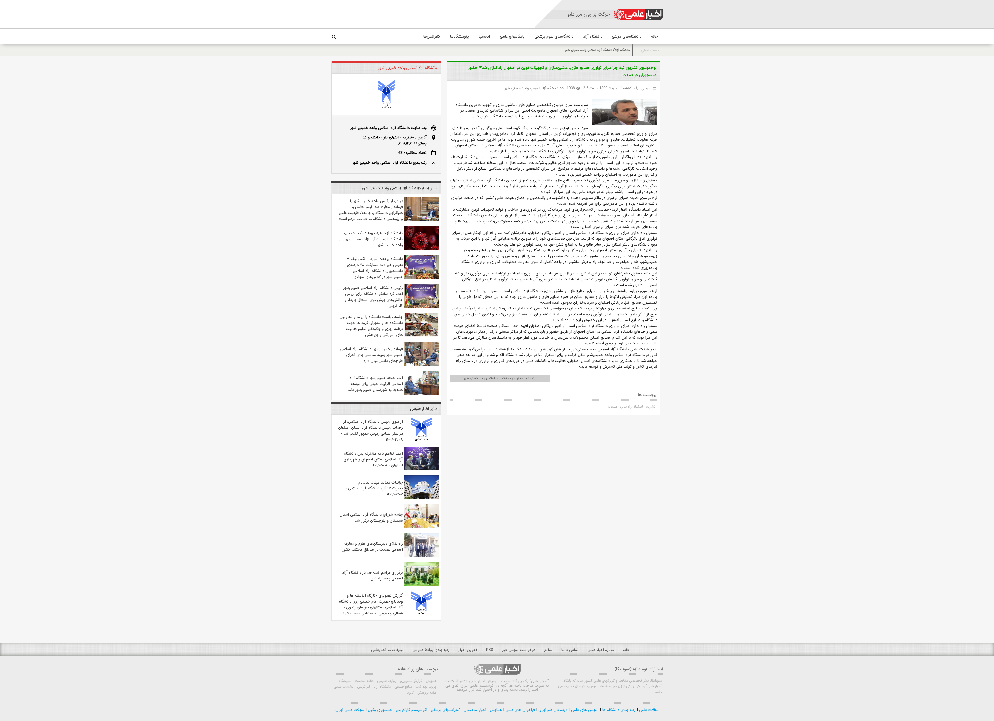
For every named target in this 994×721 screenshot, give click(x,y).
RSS (489, 650)
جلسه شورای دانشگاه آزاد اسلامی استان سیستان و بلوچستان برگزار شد (371, 517)
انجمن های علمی (584, 710)
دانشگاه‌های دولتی (626, 36)
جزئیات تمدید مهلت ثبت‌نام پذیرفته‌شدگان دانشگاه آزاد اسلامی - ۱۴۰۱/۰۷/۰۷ (374, 488)
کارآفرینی (363, 686)
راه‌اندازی (625, 407)
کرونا (410, 692)
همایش (431, 681)
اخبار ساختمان (474, 710)
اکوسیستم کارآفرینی (410, 710)
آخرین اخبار (467, 650)
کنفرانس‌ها (431, 36)
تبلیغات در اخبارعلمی (387, 650)
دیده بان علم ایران (552, 710)
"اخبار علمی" (539, 681)
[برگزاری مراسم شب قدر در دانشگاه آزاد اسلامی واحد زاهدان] (421, 585)
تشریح (650, 407)
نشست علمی (344, 686)
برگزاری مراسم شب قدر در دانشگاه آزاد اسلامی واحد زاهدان (372, 575)
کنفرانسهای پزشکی (444, 710)
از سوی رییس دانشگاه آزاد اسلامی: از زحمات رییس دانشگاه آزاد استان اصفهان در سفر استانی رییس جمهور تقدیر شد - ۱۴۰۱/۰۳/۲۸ (370, 431)
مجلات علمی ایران (349, 710)
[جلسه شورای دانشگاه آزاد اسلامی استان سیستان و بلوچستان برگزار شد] (421, 527)
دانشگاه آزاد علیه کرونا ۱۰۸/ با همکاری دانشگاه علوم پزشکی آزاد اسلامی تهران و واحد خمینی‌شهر (371, 239)
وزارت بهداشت (425, 686)
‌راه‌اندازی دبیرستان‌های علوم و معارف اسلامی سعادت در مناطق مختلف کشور (372, 546)
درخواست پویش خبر (518, 650)
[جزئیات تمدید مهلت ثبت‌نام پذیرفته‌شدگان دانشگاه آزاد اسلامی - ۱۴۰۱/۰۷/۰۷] (421, 498)
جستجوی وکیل (379, 710)
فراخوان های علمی (519, 710)
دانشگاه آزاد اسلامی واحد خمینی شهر (588, 50)
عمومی (646, 88)
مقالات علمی (648, 710)
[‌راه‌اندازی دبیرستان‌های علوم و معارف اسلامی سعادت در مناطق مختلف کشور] (421, 556)
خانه (654, 36)
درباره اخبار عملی (601, 650)
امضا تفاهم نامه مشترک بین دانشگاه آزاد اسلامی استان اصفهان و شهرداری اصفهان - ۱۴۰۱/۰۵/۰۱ (373, 459)
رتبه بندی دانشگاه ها (618, 710)
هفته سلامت (364, 681)
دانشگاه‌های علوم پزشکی (554, 36)
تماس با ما (570, 650)
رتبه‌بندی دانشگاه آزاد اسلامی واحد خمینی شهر (390, 163)
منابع (548, 650)
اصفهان (638, 407)
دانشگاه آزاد (592, 36)
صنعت (612, 407)
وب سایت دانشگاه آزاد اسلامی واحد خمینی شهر (388, 128)
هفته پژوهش (426, 692)
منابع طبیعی (402, 686)
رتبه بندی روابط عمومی (431, 650)
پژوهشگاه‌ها (459, 36)
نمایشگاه (345, 681)
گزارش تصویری (410, 681)
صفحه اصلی (650, 50)
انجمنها (484, 36)
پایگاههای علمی (512, 36)
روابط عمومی (386, 681)
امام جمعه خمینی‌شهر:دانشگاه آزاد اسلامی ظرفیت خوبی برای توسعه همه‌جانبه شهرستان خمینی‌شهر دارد (375, 384)
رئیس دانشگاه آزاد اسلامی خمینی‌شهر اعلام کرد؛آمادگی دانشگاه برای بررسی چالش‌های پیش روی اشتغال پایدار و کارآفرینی (373, 297)
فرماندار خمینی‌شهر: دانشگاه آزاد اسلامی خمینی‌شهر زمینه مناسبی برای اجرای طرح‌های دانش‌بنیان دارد (371, 355)
